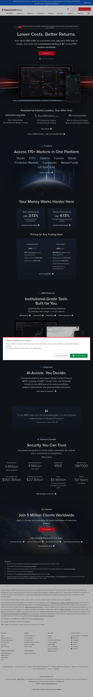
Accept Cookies (80, 356)
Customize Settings (61, 356)
